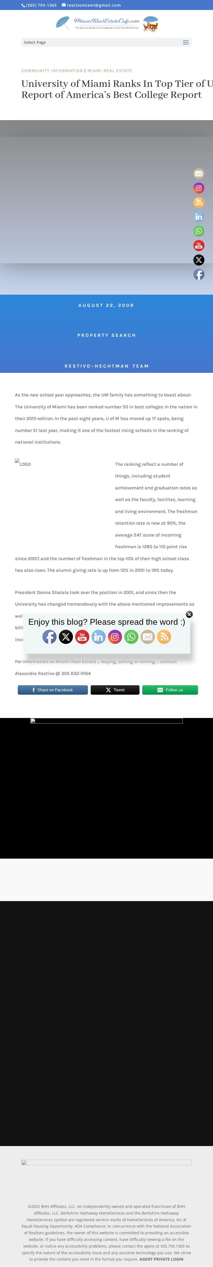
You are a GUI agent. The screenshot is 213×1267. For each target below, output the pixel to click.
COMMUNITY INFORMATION (52, 70)
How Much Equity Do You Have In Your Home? (84, 1047)
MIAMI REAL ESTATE (109, 70)
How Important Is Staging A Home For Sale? (80, 967)
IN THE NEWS (76, 922)
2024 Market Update (47, 913)
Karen (32, 922)
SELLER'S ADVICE (79, 976)
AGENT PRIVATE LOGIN (161, 1259)
